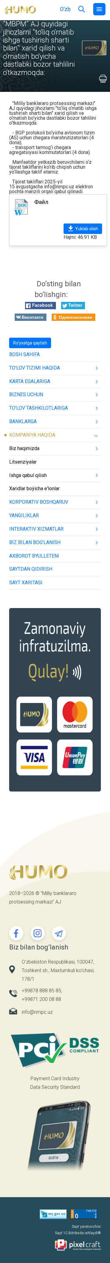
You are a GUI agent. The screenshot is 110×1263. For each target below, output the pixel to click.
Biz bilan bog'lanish (35, 542)
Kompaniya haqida (32, 435)
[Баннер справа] (55, 704)
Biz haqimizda (24, 448)
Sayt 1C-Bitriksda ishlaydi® (78, 1233)
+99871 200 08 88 (41, 999)
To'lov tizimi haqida (34, 368)
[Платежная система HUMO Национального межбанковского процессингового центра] (20, 10)
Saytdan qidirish (30, 569)
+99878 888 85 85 (41, 991)
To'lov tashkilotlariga (38, 408)
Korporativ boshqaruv (38, 502)
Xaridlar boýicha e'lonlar (34, 488)
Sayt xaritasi (25, 582)
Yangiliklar (24, 515)
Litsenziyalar (23, 462)
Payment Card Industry (55, 1078)
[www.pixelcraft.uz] (55, 1245)
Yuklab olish (86, 228)
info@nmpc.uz (59, 187)
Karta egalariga (29, 381)
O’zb (65, 9)
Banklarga (23, 421)
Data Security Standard (55, 1087)
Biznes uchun (26, 394)
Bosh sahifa (24, 354)
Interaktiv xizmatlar (36, 529)
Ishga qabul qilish (28, 475)
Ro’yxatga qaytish (30, 342)
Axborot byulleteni (34, 556)
